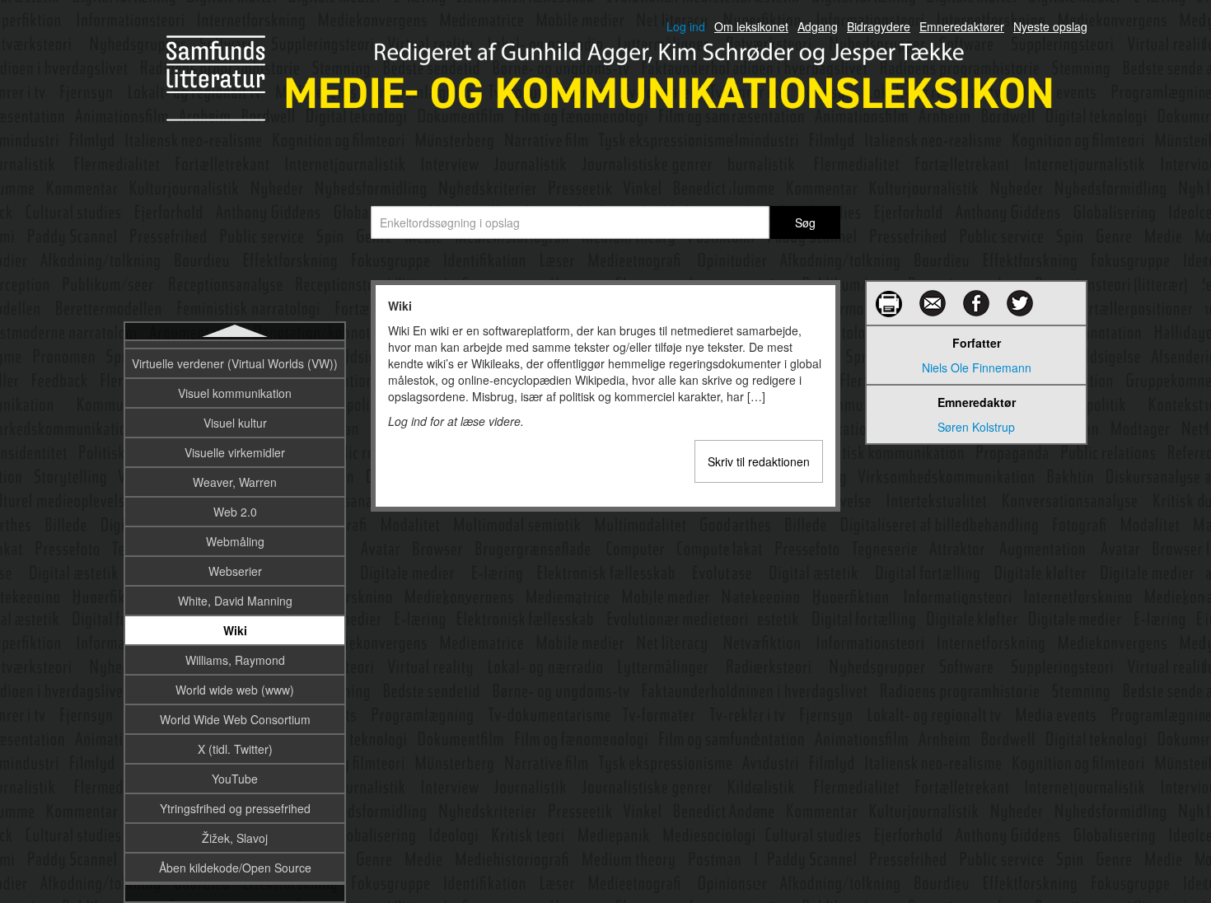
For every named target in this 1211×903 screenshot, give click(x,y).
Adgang (817, 26)
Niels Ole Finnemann (976, 367)
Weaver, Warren (235, 482)
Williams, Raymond (235, 660)
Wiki (235, 630)
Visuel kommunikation (235, 393)
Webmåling (235, 541)
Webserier (235, 571)
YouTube (235, 778)
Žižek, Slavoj (235, 838)
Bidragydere (878, 26)
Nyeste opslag (1050, 26)
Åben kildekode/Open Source (235, 867)
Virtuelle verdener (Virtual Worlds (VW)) (235, 363)
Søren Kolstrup (976, 427)
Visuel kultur (235, 422)
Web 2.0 (235, 511)
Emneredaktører (961, 26)
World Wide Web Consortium (235, 719)
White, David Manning (235, 600)
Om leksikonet (751, 26)
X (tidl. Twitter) (235, 749)
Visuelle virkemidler (235, 452)
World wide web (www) (234, 689)
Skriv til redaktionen (759, 461)
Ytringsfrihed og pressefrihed (235, 808)
